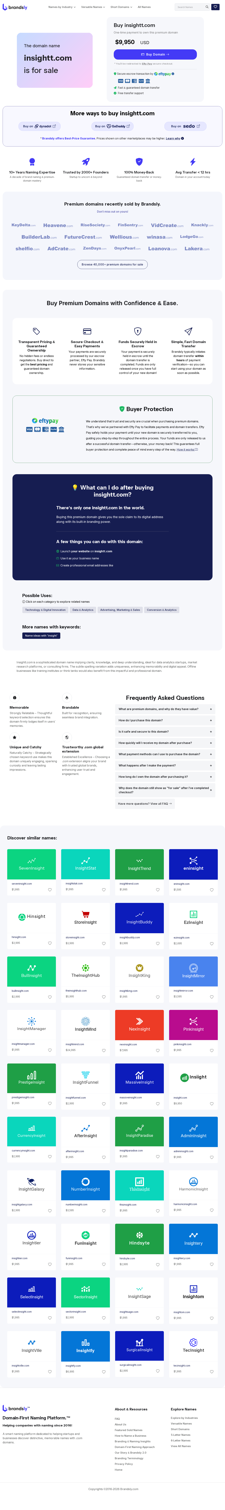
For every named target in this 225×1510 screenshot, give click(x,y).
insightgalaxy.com (22, 1204)
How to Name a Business (130, 1435)
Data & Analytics (83, 609)
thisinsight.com (128, 1204)
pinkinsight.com (182, 1044)
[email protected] (126, 565)
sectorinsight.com (76, 1311)
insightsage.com (129, 1311)
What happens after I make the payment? (147, 765)
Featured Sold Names (128, 1430)
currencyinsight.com (23, 1150)
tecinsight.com (182, 1365)
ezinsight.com (181, 937)
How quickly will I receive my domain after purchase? (155, 742)
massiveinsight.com (131, 1097)
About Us (120, 1424)
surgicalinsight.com (131, 1365)
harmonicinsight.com (185, 1204)
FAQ (117, 1418)
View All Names (181, 1446)
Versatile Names (91, 6)
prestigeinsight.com (23, 1097)
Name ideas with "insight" (41, 635)
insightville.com (20, 1365)
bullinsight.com (20, 991)
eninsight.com (181, 883)
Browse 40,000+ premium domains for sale (112, 264)
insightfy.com (73, 1365)
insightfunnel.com (76, 1097)
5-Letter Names (180, 1434)
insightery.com (182, 1258)
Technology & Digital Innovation (45, 609)
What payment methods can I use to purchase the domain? (159, 754)
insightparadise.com (131, 1150)
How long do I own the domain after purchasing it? (153, 776)
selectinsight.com (21, 1311)
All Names (144, 6)
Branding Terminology (129, 1458)
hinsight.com (19, 937)
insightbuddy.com (130, 937)
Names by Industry (61, 6)
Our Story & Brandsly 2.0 (130, 1452)
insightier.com (19, 1258)
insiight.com (180, 1097)
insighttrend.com (129, 883)
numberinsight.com (76, 1204)
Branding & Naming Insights (132, 1441)
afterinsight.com (75, 1151)
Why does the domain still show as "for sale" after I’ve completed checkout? (164, 790)
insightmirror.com (183, 990)
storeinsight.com (75, 937)
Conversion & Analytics (161, 609)
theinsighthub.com (76, 990)
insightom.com (182, 1312)
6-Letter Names (180, 1440)
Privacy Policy (124, 1463)
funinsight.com (74, 1258)
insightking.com (128, 991)
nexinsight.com (128, 1044)
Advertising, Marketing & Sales (120, 609)
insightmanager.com (23, 1044)
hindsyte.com (127, 1258)
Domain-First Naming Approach (135, 1446)
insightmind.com (75, 1044)
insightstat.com (74, 883)
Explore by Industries (184, 1417)
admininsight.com (183, 1151)
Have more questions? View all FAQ (143, 803)
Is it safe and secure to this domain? (144, 731)
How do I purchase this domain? (141, 720)
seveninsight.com (22, 883)
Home (118, 1469)
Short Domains (120, 6)
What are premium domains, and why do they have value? (158, 709)
